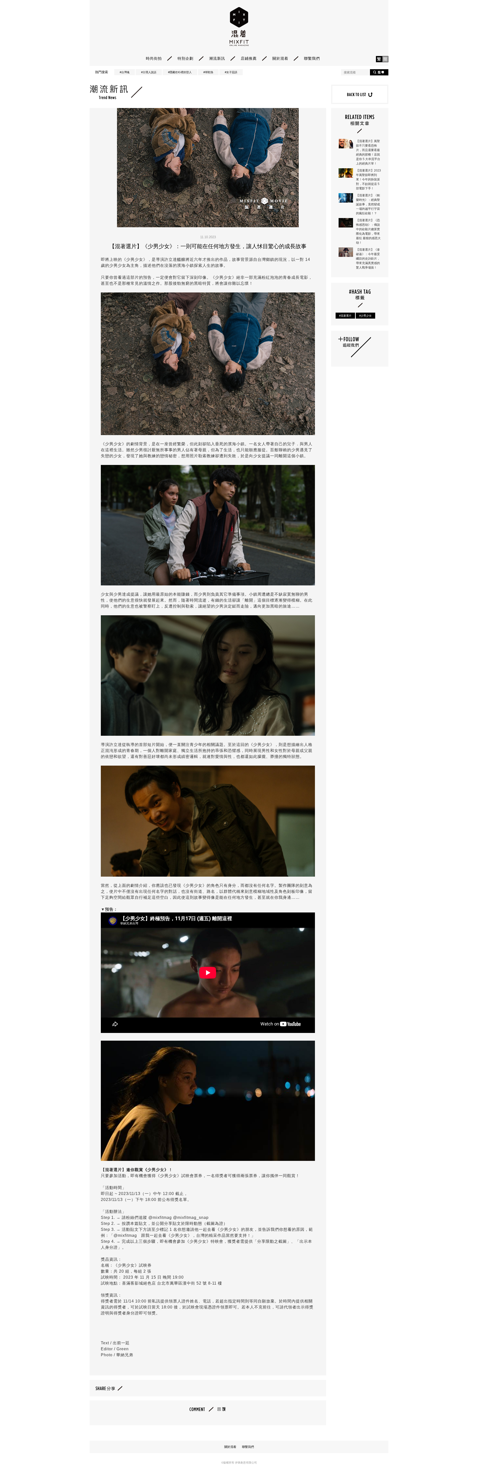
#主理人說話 (148, 72)
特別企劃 (185, 58)
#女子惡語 (231, 72)
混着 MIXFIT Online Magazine (239, 26)
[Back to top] (461, 1454)
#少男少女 (365, 315)
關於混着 (280, 58)
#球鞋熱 (208, 72)
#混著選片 (345, 315)
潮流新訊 (217, 58)
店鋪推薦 (249, 58)
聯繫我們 (312, 58)
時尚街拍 (154, 58)
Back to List (359, 94)
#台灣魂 (124, 72)
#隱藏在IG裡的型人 (180, 72)
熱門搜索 (101, 72)
